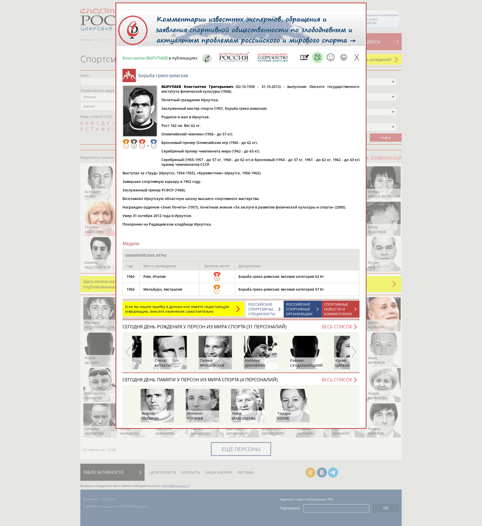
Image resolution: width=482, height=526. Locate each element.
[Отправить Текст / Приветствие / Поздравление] (330, 57)
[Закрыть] (356, 57)
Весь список (337, 327)
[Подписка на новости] (304, 57)
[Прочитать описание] (317, 57)
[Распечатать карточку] (343, 57)
